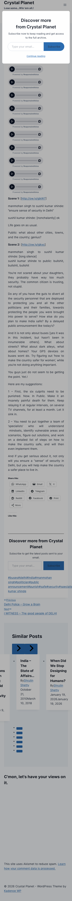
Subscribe (54, 46)
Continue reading (36, 56)
